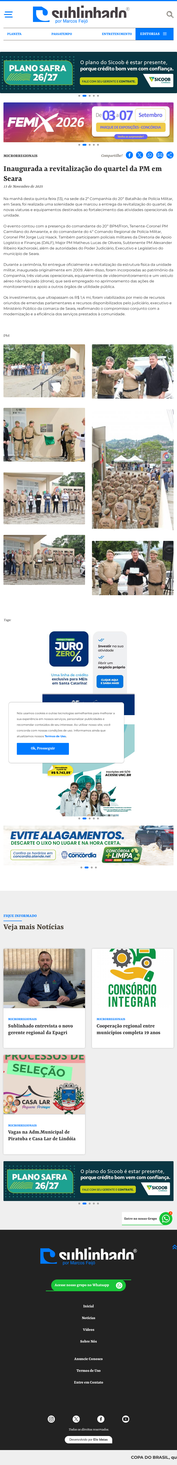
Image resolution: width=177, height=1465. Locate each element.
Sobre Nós (88, 1342)
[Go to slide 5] (98, 96)
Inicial (88, 1306)
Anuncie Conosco (88, 1359)
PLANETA (14, 34)
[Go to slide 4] (94, 96)
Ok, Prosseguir (43, 749)
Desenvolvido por (88, 1439)
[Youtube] (125, 1419)
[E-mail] (159, 155)
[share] (170, 155)
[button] (88, 1285)
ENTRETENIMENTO (117, 34)
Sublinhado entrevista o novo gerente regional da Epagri (40, 1030)
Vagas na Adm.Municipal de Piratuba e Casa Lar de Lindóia (42, 1136)
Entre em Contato (88, 1383)
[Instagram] (51, 1419)
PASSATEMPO (61, 34)
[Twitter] (139, 155)
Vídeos (88, 1330)
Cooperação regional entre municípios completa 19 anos (128, 1030)
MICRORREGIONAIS (20, 156)
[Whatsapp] (149, 155)
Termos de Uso (89, 1371)
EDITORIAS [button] (150, 34)
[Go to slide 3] (89, 96)
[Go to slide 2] (83, 96)
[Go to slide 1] (79, 96)
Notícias (88, 1318)
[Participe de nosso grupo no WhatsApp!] (147, 1218)
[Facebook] (129, 155)
